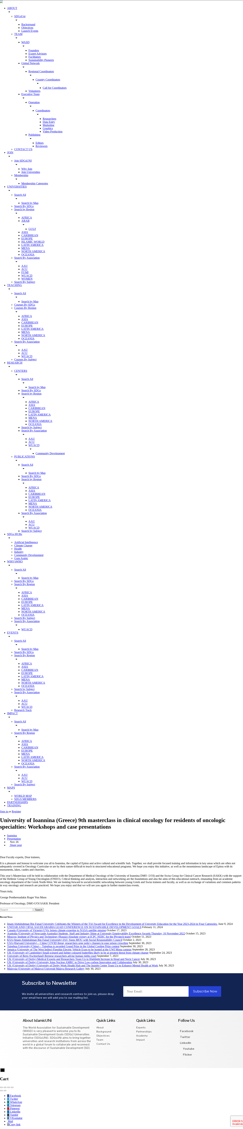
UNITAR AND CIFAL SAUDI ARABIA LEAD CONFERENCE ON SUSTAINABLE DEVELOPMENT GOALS (74, 927)
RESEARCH (14, 362)
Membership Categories (34, 183)
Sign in (4, 811)
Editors (40, 142)
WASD (25, 42)
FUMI (24, 272)
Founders (33, 50)
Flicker (187, 1054)
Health (18, 548)
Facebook (187, 1031)
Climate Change (23, 545)
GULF (32, 228)
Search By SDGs (24, 206)
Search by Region (24, 209)
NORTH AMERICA (33, 251)
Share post (15, 845)
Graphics (48, 128)
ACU (24, 269)
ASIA (24, 232)
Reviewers (41, 146)
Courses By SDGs (24, 304)
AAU (24, 265)
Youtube (188, 1049)
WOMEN (27, 278)
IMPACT (12, 713)
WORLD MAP (23, 795)
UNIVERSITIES (17, 186)
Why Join (26, 168)
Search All (20, 194)
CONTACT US (23, 149)
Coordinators (43, 110)
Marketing (48, 125)
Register (16, 811)
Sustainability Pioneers (41, 60)
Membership (21, 175)
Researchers (49, 118)
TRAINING (14, 805)
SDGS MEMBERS (25, 799)
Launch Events (29, 30)
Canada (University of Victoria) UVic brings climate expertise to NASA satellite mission (56, 930)
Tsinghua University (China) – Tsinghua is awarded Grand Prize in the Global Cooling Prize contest (63, 946)
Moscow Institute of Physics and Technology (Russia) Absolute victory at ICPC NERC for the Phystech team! (69, 936)
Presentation (14, 838)
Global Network (30, 63)
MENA (25, 248)
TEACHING (14, 285)
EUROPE (27, 238)
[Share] (5, 1087)
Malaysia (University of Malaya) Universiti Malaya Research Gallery (45, 968)
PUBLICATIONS (24, 456)
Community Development (50, 453)
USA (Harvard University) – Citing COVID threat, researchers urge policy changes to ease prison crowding (67, 943)
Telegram (14, 1105)
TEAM (18, 34)
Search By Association (27, 257)
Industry (18, 551)
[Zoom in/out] (12, 1087)
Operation (34, 102)
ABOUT (12, 8)
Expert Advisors (37, 53)
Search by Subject (31, 427)
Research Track (23, 710)
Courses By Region (25, 307)
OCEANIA (28, 254)
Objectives (27, 27)
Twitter (185, 1037)
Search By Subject (24, 281)
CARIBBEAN (29, 235)
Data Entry (49, 121)
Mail (10, 1121)
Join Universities (30, 172)
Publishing (34, 134)
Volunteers (34, 90)
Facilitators (34, 56)
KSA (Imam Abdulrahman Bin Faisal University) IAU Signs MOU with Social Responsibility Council (64, 939)
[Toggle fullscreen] (8, 1087)
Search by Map (29, 202)
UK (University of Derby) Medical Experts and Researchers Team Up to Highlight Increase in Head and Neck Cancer (73, 959)
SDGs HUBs (14, 534)
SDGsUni (19, 16)
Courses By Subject (25, 359)
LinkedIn (185, 1043)
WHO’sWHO (15, 561)
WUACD (26, 275)
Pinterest (14, 1108)
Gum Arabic (21, 558)
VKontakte (15, 1118)
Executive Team (30, 94)
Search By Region (24, 584)
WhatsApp (15, 1102)
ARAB (25, 220)
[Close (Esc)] (1, 1087)
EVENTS (12, 632)
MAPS (11, 787)
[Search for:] (17, 909)
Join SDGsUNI (23, 160)
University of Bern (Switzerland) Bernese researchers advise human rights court (51, 955)
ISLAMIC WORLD (32, 241)
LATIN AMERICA (32, 244)
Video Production (52, 131)
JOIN (10, 152)
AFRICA (26, 217)
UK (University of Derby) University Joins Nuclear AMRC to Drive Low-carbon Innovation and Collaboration (69, 962)
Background (28, 24)
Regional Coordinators (41, 71)
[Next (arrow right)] (5, 1090)
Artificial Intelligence (26, 542)
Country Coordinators (48, 79)
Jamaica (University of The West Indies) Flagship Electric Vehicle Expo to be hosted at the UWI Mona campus (69, 949)
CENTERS (20, 370)
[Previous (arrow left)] (1, 1090)
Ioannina (12, 835)
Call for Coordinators (55, 87)
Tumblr (13, 1114)
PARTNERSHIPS (17, 802)
